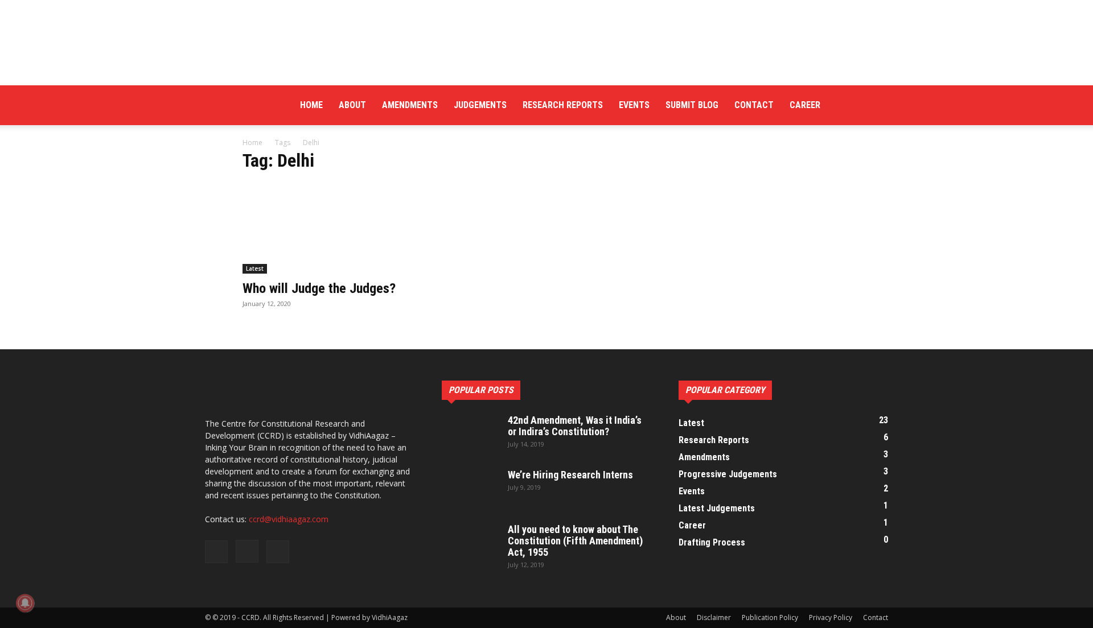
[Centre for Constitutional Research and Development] (546, 42)
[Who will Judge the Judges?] (335, 228)
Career (805, 105)
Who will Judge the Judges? (319, 288)
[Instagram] (860, 105)
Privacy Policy (830, 617)
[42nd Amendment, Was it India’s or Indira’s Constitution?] (470, 435)
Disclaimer (714, 617)
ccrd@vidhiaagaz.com (288, 519)
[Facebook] (840, 105)
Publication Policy (770, 617)
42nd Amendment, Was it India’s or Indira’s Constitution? (575, 425)
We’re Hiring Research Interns (570, 475)
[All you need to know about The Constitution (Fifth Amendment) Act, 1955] (470, 544)
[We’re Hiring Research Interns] (470, 489)
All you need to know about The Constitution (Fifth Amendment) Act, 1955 (575, 540)
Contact (754, 105)
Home (311, 105)
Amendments (410, 105)
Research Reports (563, 105)
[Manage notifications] (25, 603)
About (352, 105)
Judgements (480, 105)
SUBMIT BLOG (691, 105)
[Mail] (879, 105)
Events (634, 105)
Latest (255, 268)
